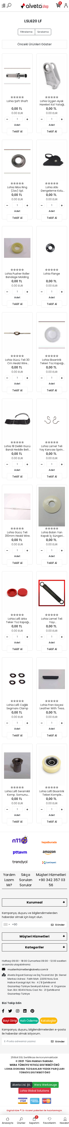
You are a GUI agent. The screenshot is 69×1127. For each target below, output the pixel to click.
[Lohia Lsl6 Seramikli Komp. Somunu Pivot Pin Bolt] (17, 765)
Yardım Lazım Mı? (9, 879)
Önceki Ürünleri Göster (34, 44)
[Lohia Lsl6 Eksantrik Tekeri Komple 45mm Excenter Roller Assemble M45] (52, 765)
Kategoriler (34, 947)
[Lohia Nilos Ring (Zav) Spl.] (17, 161)
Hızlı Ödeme (29, 1020)
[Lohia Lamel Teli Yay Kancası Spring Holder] (52, 420)
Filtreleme (26, 32)
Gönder (60, 925)
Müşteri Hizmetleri (51, 879)
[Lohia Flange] (52, 248)
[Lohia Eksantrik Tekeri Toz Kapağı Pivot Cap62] (52, 334)
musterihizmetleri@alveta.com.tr (28, 969)
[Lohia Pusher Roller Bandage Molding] (17, 248)
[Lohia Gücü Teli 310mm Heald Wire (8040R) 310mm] (17, 506)
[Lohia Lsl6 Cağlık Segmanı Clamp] (17, 679)
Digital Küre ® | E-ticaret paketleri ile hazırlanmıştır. (34, 1110)
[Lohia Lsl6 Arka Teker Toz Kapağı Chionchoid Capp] (17, 593)
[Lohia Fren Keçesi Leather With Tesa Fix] (52, 679)
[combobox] (6, 924)
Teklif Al (17, 131)
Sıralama (43, 32)
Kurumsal (35, 902)
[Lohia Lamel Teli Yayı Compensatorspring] (52, 593)
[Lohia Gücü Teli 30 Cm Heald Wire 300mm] (17, 334)
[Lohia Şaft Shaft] (17, 75)
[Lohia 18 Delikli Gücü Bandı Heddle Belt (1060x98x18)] (17, 420)
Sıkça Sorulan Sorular (25, 879)
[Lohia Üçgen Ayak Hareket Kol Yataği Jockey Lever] (52, 75)
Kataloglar (48, 1020)
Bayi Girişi (10, 1020)
